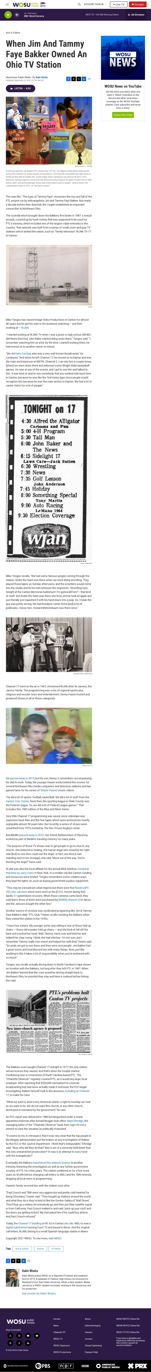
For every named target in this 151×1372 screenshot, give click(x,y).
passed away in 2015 (22, 778)
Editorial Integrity (93, 1326)
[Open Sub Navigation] (106, 4)
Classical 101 (60, 1332)
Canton (40, 1249)
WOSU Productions (62, 1352)
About (88, 1319)
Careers (88, 1332)
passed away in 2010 (31, 835)
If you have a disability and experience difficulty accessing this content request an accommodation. (130, 1341)
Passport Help (91, 1352)
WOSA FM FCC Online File (128, 1326)
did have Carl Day (21, 353)
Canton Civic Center (17, 801)
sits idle (68, 1223)
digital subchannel (16, 1227)
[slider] (21, 14)
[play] (8, 15)
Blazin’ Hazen (49, 790)
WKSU (57, 1238)
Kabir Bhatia (42, 77)
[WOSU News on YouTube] (123, 58)
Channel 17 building (29, 1223)
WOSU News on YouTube (123, 86)
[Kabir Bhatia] (12, 1278)
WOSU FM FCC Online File (127, 1319)
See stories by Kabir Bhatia (39, 1293)
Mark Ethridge (75, 1120)
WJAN (25, 327)
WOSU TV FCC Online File (127, 1332)
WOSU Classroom (62, 1346)
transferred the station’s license (51, 1162)
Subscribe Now (123, 115)
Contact (88, 1339)
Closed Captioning (93, 1346)
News (56, 1326)
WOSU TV (58, 1339)
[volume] (16, 15)
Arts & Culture (13, 32)
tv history (56, 1249)
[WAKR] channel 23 (70, 899)
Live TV (120, 4)
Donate (139, 4)
